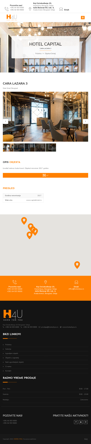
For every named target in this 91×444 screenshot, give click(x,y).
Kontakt (8, 371)
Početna (38, 53)
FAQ (86, 439)
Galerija (8, 349)
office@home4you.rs (76, 289)
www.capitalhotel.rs (34, 200)
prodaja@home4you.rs (49, 327)
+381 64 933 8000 (30, 327)
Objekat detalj (50, 53)
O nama (8, 366)
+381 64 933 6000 (12, 327)
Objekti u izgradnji (12, 358)
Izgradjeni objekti (11, 353)
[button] (77, 265)
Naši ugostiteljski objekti (14, 362)
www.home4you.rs (69, 327)
